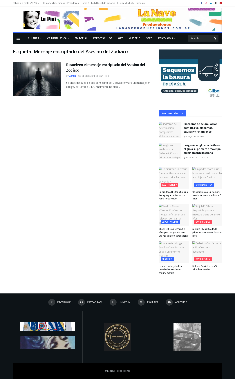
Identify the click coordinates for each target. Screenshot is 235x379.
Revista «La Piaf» (125, 3)
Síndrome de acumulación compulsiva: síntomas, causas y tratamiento (201, 127)
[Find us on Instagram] (206, 3)
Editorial (81, 38)
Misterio (134, 38)
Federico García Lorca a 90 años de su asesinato (204, 268)
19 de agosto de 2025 (196, 157)
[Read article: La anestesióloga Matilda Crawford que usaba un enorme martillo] (174, 252)
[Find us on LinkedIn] (211, 3)
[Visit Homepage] (46, 19)
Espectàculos (102, 38)
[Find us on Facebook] (201, 3)
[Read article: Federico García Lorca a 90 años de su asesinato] (207, 252)
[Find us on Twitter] (215, 3)
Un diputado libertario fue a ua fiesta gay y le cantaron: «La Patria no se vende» (173, 195)
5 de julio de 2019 (194, 136)
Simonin (140, 3)
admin (72, 76)
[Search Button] (215, 38)
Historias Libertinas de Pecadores (61, 3)
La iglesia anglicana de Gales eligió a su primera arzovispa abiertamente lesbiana (202, 149)
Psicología (165, 38)
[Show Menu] (18, 38)
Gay (120, 38)
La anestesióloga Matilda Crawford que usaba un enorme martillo (170, 269)
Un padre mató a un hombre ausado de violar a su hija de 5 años (206, 195)
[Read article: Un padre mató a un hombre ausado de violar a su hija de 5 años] (207, 177)
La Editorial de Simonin (103, 3)
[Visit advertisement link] (153, 19)
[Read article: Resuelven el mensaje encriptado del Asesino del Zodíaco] (37, 79)
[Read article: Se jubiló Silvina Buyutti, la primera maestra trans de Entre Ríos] (207, 215)
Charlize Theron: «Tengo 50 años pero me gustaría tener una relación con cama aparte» (174, 232)
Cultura (33, 38)
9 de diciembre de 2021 (91, 76)
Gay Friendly (169, 184)
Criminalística (56, 38)
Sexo (149, 38)
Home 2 (85, 3)
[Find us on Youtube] (221, 3)
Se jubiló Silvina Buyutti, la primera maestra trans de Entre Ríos (206, 232)
